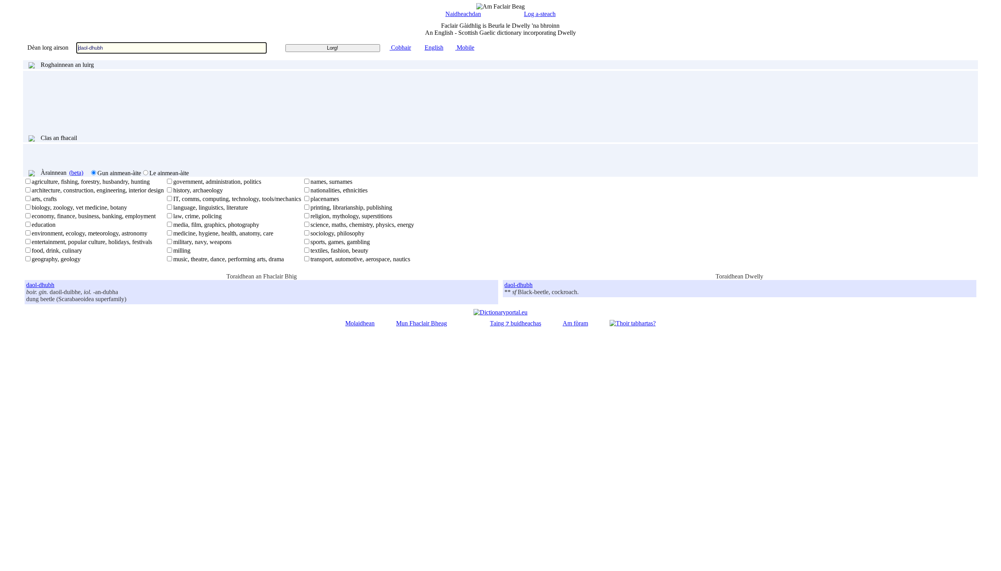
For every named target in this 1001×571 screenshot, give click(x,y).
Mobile (464, 47)
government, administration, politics (217, 181)
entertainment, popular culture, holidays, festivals (92, 242)
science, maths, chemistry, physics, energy (362, 224)
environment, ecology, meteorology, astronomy (89, 233)
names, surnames (331, 181)
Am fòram (575, 323)
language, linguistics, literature (210, 207)
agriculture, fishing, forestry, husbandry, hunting (91, 181)
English (434, 47)
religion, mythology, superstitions (351, 216)
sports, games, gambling (340, 242)
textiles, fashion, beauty (339, 250)
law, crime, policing (197, 216)
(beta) (76, 172)
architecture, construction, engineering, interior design (98, 190)
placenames (324, 199)
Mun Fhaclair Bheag (421, 323)
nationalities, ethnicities (339, 190)
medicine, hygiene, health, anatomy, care (223, 233)
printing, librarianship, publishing (351, 207)
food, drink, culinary (57, 250)
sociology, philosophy (337, 233)
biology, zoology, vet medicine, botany (79, 207)
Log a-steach (540, 14)
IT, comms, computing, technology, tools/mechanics (237, 199)
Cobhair (400, 47)
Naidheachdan (463, 14)
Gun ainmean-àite (119, 173)
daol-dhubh (40, 285)
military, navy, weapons (202, 242)
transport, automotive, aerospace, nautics (360, 259)
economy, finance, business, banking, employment (94, 216)
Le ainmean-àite (169, 173)
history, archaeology (198, 190)
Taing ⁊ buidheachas (515, 323)
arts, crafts (44, 199)
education (44, 224)
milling (181, 250)
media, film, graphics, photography (216, 224)
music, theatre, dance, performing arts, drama (228, 259)
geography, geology (56, 259)
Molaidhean (360, 323)
